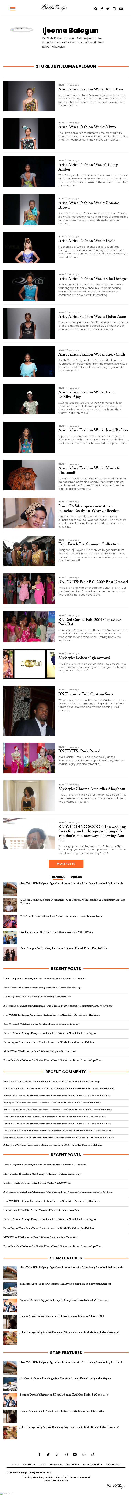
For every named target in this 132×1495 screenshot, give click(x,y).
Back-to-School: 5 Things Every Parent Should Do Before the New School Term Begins (49, 1033)
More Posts (66, 864)
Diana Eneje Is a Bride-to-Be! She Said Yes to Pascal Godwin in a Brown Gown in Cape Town (52, 1060)
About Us (29, 1464)
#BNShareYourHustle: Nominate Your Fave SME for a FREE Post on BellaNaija (57, 1081)
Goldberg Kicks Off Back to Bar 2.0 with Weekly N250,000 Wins (37, 997)
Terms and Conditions (64, 1464)
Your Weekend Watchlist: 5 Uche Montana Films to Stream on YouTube (41, 1024)
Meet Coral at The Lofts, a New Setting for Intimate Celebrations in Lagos (43, 988)
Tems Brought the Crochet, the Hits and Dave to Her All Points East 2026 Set (44, 978)
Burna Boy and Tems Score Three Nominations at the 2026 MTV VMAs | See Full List (48, 1042)
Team (42, 1464)
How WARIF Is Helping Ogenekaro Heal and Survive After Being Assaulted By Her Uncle (51, 1015)
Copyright (113, 1464)
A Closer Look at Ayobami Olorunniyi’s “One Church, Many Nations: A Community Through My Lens (57, 1006)
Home (15, 1464)
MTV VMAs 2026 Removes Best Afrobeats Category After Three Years (40, 1051)
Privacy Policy (92, 1464)
